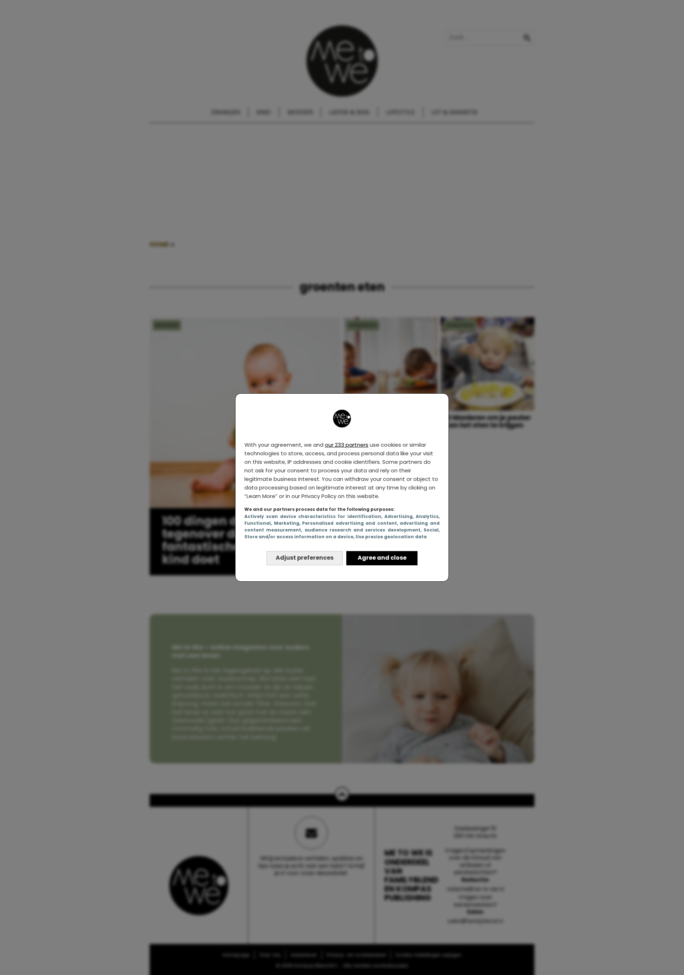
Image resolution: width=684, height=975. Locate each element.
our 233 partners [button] (346, 444)
